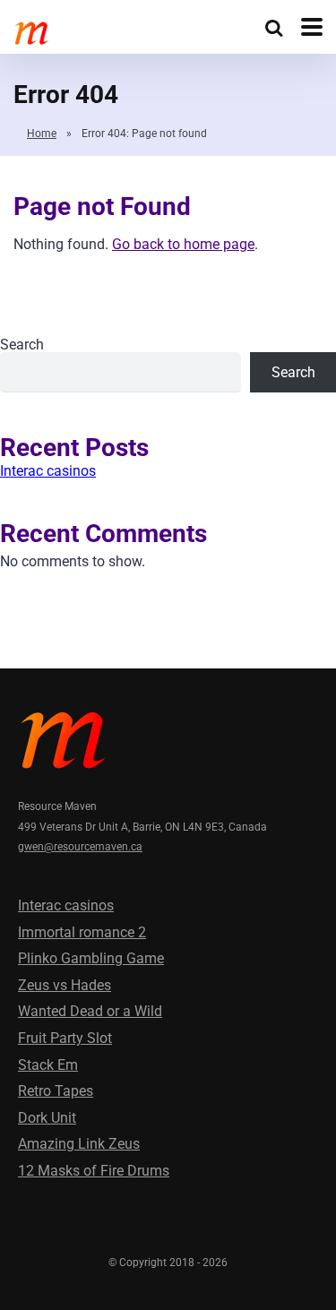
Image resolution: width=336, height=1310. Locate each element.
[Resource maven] (31, 31)
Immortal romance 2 (82, 932)
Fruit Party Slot (65, 1038)
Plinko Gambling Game (91, 958)
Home (41, 133)
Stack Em (48, 1064)
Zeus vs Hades (64, 985)
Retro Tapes (55, 1090)
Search (22, 344)
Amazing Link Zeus (79, 1143)
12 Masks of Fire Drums (93, 1170)
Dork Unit (47, 1117)
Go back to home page (183, 244)
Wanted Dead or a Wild (90, 1011)
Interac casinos (48, 470)
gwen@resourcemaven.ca (80, 846)
